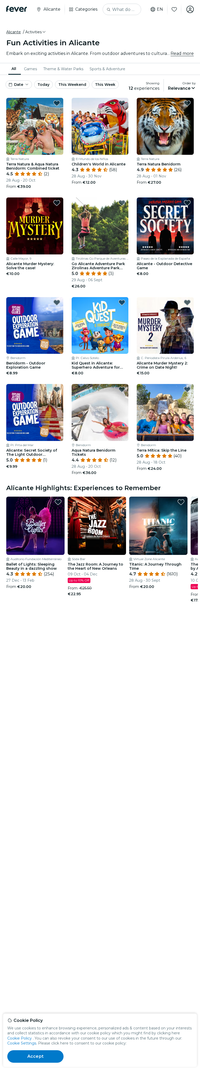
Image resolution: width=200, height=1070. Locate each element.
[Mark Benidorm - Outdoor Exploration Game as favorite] (56, 302)
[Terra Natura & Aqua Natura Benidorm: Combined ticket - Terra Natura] (34, 126)
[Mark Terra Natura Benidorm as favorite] (187, 103)
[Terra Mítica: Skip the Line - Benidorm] (165, 412)
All (13, 68)
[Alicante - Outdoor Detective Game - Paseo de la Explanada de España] (165, 225)
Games (30, 69)
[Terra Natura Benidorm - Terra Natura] (165, 126)
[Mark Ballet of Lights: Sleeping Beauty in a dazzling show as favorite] (58, 502)
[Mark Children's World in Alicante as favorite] (121, 103)
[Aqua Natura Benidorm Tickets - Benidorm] (100, 412)
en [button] (160, 9)
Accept (35, 1056)
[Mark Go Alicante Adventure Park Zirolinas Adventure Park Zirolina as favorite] (121, 203)
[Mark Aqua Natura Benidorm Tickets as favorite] (121, 389)
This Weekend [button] (72, 84)
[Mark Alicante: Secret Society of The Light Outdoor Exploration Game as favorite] (56, 389)
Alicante (13, 32)
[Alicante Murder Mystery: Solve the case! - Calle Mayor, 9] (34, 225)
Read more (182, 53)
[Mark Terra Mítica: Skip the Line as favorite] (187, 389)
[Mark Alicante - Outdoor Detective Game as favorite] (187, 203)
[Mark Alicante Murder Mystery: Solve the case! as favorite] (56, 203)
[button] (35, 32)
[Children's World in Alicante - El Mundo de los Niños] (100, 126)
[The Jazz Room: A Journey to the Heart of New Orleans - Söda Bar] (97, 526)
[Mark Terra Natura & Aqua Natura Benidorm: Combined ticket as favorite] (56, 103)
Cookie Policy (19, 1038)
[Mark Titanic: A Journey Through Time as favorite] (181, 502)
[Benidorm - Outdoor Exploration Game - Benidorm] (34, 325)
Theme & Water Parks (63, 69)
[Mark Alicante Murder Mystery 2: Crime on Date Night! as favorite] (187, 302)
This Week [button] (105, 84)
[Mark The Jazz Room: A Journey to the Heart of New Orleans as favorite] (119, 502)
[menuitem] (14, 69)
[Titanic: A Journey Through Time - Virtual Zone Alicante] (158, 526)
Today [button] (43, 84)
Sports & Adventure (107, 69)
